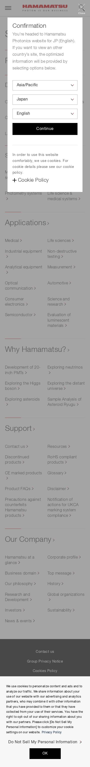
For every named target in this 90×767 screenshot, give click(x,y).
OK (45, 753)
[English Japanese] (45, 114)
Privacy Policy (52, 732)
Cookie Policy (33, 180)
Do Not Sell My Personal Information (43, 742)
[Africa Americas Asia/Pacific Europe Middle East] (45, 85)
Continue (45, 129)
